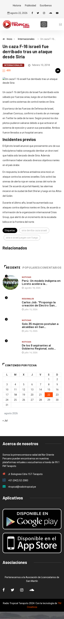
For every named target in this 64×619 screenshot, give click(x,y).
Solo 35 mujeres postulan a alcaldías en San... (40, 325)
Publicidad (30, 5)
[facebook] (32, 13)
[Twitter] (38, 13)
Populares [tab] (31, 267)
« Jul (5, 420)
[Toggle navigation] (43, 24)
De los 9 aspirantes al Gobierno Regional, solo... (39, 346)
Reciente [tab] (13, 267)
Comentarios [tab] (50, 267)
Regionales (28, 299)
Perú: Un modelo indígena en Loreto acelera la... (41, 282)
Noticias (26, 277)
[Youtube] (57, 13)
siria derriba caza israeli (34, 230)
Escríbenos (46, 5)
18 (15, 394)
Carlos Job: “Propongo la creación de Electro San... (39, 303)
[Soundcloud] (50, 13)
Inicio (9, 39)
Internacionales (26, 39)
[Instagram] (44, 13)
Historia (17, 5)
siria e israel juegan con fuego (22, 237)
